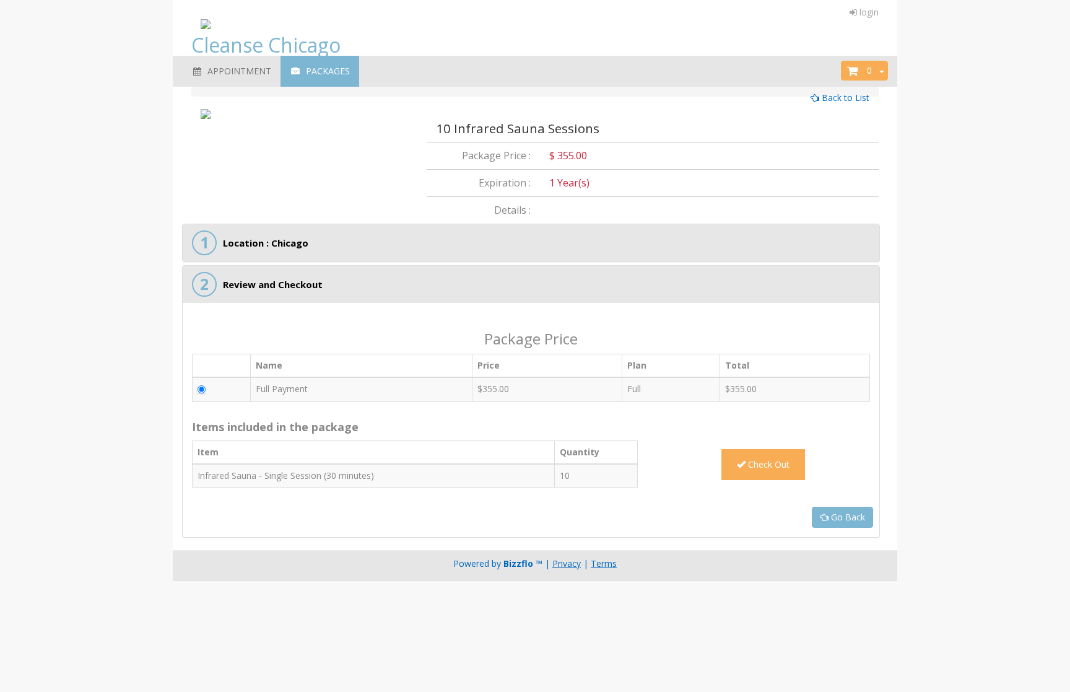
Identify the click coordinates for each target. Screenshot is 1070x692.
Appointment (236, 71)
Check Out (767, 464)
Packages (325, 71)
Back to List (844, 97)
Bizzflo (518, 563)
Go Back (847, 517)
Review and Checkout (273, 284)
